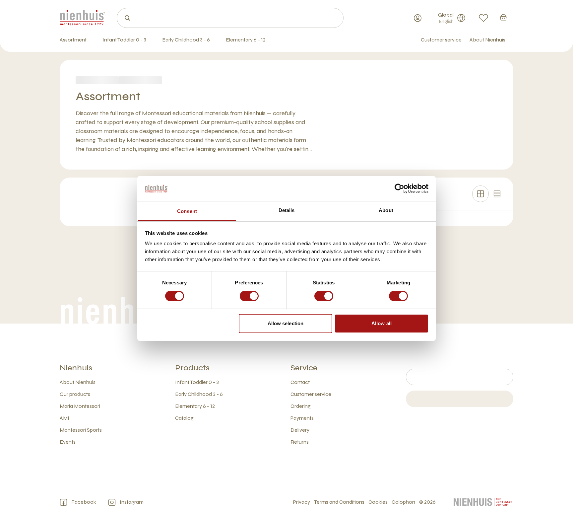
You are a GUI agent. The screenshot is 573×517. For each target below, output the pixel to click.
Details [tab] (287, 210)
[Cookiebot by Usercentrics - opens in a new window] (399, 188)
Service (303, 368)
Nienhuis (76, 368)
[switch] (249, 296)
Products (192, 368)
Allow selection (286, 324)
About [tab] (386, 210)
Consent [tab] (187, 211)
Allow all (381, 324)
